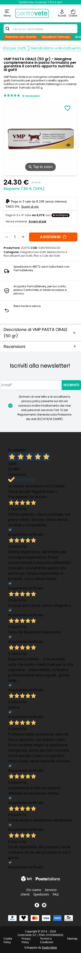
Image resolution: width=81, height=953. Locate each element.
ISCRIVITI (71, 385)
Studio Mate (49, 947)
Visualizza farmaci (56, 37)
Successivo (38, 496)
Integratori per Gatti (33, 252)
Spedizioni (41, 894)
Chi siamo (33, 890)
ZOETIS (25, 248)
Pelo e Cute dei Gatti (47, 256)
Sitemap (72, 938)
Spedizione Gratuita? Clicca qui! (40, 2)
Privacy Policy (26, 940)
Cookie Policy (8, 940)
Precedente (18, 496)
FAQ (56, 894)
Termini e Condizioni (46, 940)
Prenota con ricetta (20, 37)
